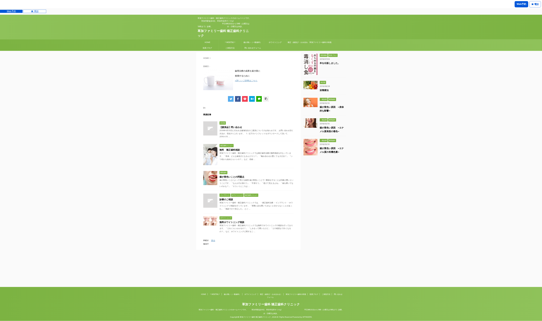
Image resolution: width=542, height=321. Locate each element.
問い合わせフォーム (252, 48)
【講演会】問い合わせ (230, 127)
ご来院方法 (230, 48)
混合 (213, 240)
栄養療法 (324, 90)
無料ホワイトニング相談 (231, 222)
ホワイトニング (275, 42)
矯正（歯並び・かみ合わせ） (298, 43)
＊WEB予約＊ (230, 42)
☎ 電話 (35, 11)
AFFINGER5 (307, 317)
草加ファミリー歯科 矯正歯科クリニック (271, 304)
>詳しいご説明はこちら (246, 80)
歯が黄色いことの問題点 (231, 176)
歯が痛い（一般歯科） (252, 42)
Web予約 (11, 11)
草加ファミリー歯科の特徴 (320, 42)
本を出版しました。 (330, 63)
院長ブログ (207, 48)
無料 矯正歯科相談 (229, 149)
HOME (207, 42)
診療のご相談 (226, 199)
